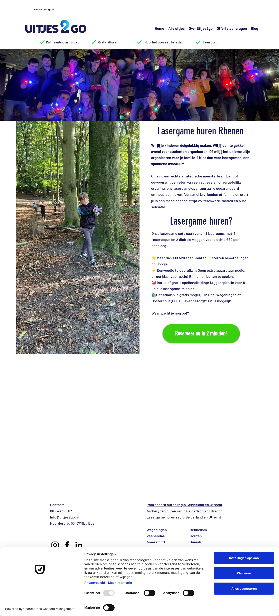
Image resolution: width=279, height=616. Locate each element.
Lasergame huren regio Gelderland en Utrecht (184, 517)
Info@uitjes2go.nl (64, 517)
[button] (176, 27)
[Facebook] (67, 545)
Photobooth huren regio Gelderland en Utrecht (184, 504)
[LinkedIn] (79, 545)
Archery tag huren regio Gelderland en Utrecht (184, 511)
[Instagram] (55, 545)
